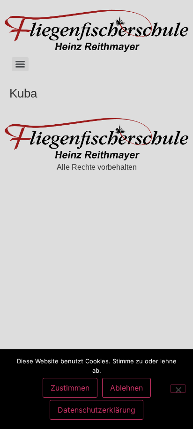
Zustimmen (70, 387)
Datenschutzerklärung (96, 409)
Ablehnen (126, 387)
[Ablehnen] (178, 388)
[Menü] (20, 64)
